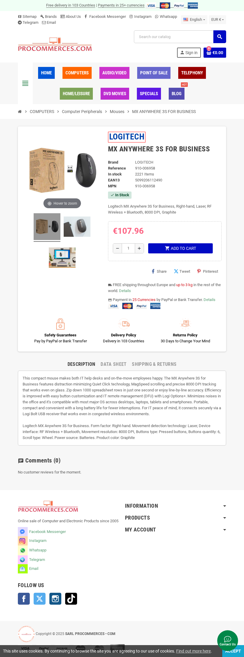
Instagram (142, 16)
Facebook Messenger (107, 16)
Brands (48, 16)
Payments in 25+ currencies (121, 5)
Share (162, 271)
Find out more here (193, 651)
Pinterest (210, 271)
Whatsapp (168, 16)
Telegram (30, 22)
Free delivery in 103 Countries (70, 5)
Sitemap (27, 16)
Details (125, 290)
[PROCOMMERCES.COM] (55, 44)
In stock (115, 174)
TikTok (71, 599)
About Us (73, 16)
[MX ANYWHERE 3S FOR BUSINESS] (47, 227)
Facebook (24, 599)
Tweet (184, 271)
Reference (117, 168)
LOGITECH (127, 137)
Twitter (40, 599)
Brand (113, 162)
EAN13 (114, 180)
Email (51, 22)
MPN (112, 186)
